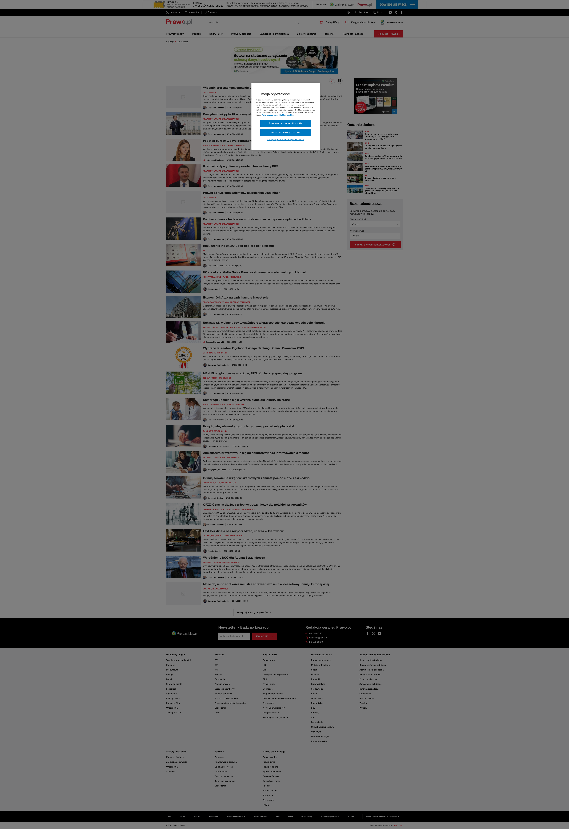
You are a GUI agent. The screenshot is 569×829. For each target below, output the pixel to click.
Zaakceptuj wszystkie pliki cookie (285, 123)
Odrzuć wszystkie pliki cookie (285, 132)
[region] (285, 116)
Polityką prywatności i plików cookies (278, 115)
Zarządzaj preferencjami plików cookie (285, 139)
